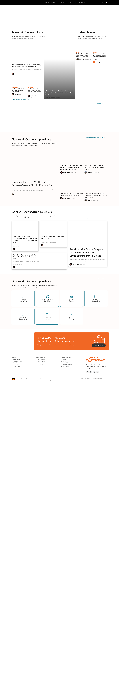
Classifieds (40, 365)
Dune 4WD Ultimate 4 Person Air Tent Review (52, 238)
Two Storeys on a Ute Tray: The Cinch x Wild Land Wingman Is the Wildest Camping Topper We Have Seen (25, 240)
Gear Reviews (16, 365)
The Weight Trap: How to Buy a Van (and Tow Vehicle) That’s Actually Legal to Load (71, 168)
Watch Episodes (17, 360)
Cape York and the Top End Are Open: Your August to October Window (18, 90)
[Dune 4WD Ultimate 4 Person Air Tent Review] (53, 228)
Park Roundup (30, 87)
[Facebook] (87, 372)
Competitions (41, 363)
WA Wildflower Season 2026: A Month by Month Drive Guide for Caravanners (26, 66)
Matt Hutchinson (18, 74)
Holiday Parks (41, 360)
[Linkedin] (97, 372)
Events (77, 52)
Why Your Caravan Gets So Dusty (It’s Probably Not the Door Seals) (95, 168)
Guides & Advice (17, 366)
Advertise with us (67, 368)
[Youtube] (94, 372)
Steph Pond (81, 59)
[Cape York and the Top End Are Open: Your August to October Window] (19, 81)
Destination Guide (15, 63)
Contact (64, 361)
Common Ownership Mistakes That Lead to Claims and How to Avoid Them (95, 196)
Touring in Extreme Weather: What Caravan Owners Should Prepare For (32, 184)
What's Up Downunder (100, 62)
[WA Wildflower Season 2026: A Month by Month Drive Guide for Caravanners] (27, 52)
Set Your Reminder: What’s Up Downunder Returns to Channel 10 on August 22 (83, 55)
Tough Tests (16, 363)
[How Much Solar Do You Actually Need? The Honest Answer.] (71, 184)
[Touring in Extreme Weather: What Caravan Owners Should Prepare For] (35, 164)
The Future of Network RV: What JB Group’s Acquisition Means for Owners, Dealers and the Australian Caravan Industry (100, 57)
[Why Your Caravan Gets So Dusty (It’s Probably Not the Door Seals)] (95, 156)
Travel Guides (41, 361)
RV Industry (95, 52)
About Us (65, 360)
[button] (102, 2)
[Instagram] (90, 372)
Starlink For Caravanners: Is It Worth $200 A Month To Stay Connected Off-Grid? (26, 257)
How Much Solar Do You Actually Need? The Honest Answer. (71, 195)
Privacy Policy (66, 366)
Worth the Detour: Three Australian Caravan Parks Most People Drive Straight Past (34, 91)
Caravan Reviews (17, 361)
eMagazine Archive (17, 368)
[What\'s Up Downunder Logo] (20, 2)
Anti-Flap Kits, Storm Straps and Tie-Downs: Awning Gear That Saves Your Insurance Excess (87, 253)
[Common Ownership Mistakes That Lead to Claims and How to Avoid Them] (95, 184)
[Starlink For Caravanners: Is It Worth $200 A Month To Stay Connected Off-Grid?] (54, 261)
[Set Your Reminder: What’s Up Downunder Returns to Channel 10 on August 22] (83, 46)
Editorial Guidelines (67, 363)
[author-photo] (13, 74)
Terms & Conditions (67, 365)
